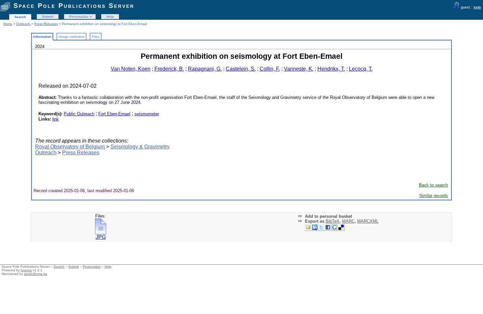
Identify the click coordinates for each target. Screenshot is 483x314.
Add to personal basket (328, 216)
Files (96, 36)
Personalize (78, 16)
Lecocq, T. (361, 69)
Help (110, 16)
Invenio (26, 270)
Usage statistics (71, 36)
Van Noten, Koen (130, 69)
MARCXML (368, 221)
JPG (101, 237)
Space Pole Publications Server (73, 5)
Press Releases (46, 24)
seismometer (146, 113)
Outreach (23, 24)
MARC (348, 221)
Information (42, 36)
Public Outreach (79, 113)
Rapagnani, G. (205, 69)
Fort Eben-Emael (114, 113)
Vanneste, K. (298, 69)
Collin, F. (270, 69)
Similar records (433, 195)
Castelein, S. (241, 69)
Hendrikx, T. (331, 69)
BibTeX (332, 221)
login (477, 7)
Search (20, 17)
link (55, 119)
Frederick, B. (169, 69)
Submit (47, 16)
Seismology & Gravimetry (140, 146)
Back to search (433, 185)
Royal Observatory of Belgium (70, 146)
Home (7, 24)
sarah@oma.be (35, 274)
